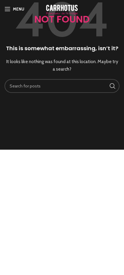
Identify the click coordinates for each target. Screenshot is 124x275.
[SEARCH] (112, 86)
